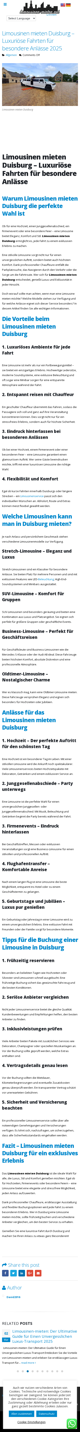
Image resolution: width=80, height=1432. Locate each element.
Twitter (13, 1273)
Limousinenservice (32, 496)
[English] (63, 5)
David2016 (13, 1297)
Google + (30, 1273)
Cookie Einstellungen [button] (31, 1422)
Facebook (5, 1273)
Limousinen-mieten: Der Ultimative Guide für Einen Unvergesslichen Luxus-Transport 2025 (44, 1336)
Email (38, 1273)
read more (28, 1363)
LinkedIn (21, 1273)
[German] (68, 5)
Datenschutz (47, 1414)
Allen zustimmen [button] (21, 1414)
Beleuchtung (46, 579)
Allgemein (11, 55)
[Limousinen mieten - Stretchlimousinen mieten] (40, 8)
